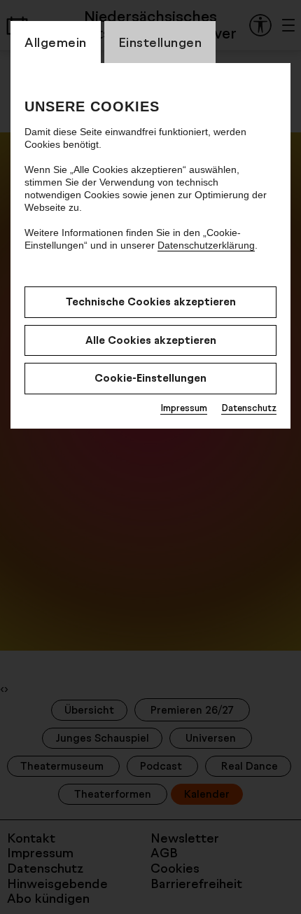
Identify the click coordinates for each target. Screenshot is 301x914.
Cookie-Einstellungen (150, 378)
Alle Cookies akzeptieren (150, 340)
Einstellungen (160, 42)
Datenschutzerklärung (206, 245)
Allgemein (55, 42)
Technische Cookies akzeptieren (151, 301)
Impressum (183, 407)
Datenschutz (248, 407)
